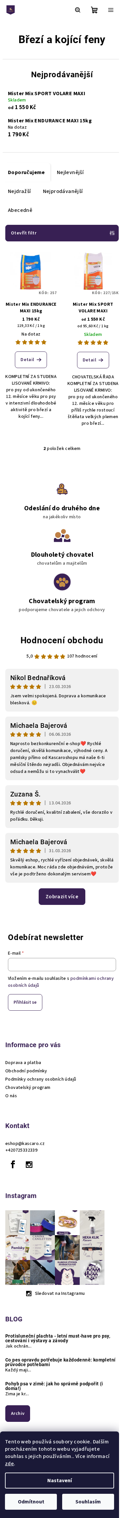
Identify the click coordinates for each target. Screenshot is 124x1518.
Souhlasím (88, 1501)
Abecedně (20, 210)
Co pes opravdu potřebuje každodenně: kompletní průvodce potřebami (60, 1362)
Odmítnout (31, 1501)
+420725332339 (21, 1150)
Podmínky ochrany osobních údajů (40, 1079)
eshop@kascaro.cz (25, 1143)
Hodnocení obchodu (62, 640)
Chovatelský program (28, 1087)
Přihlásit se (25, 1002)
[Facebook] (13, 1164)
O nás (11, 1096)
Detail (27, 359)
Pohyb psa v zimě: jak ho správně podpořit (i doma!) (54, 1386)
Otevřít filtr (23, 233)
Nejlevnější (70, 172)
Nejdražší (19, 191)
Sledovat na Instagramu (60, 1293)
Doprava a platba (23, 1062)
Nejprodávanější (63, 191)
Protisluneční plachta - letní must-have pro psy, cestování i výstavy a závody (57, 1338)
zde (9, 1463)
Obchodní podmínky (26, 1071)
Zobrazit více (62, 896)
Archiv (17, 1413)
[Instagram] (29, 1164)
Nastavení (59, 1480)
